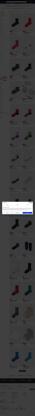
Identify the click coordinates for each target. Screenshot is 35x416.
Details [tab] (17, 204)
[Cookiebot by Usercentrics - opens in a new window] (29, 202)
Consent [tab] (7, 204)
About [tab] (28, 204)
